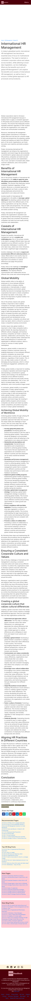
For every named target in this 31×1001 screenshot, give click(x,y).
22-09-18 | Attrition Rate (8, 833)
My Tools (22, 994)
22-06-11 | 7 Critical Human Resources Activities (13, 836)
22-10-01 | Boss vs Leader (8, 852)
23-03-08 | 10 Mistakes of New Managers (12, 913)
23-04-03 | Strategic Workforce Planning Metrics (13, 891)
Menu (26, 2)
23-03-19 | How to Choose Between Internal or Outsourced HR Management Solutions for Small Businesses (13, 826)
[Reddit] (20, 814)
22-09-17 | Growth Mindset (8, 835)
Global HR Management (8, 805)
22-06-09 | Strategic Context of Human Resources (14, 838)
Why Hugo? (23, 996)
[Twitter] (7, 814)
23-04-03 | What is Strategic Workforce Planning (14, 894)
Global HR (15, 40)
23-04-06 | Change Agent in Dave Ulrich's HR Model (14, 883)
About (2, 994)
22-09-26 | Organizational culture (10, 855)
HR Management (8, 40)
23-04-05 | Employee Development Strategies (13, 889)
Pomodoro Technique (13, 996)
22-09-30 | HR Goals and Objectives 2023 (12, 854)
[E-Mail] (10, 814)
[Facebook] (3, 814)
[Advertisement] (15, 22)
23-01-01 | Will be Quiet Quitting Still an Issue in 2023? (15, 922)
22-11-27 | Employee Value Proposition (11, 832)
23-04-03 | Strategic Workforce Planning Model (13, 892)
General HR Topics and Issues (17, 998)
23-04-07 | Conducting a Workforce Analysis (12, 875)
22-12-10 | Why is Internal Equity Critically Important (14, 923)
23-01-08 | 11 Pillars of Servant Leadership (12, 920)
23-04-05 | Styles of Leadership (9, 888)
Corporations (5, 807)
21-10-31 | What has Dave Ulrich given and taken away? (15, 863)
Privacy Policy (14, 994)
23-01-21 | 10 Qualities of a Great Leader (12, 916)
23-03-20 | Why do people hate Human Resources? (14, 905)
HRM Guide (16, 991)
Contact (8, 994)
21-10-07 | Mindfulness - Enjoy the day (11, 864)
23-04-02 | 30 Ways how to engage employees (13, 822)
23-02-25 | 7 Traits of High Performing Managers (14, 914)
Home (2, 40)
